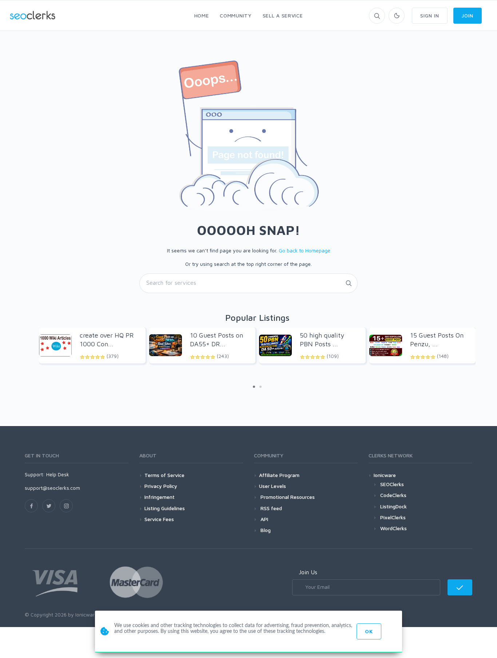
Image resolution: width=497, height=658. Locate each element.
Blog (265, 530)
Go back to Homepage (304, 250)
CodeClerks (393, 495)
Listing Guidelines (164, 508)
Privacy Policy (160, 486)
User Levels (272, 486)
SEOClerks (392, 484)
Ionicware (385, 475)
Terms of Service (164, 475)
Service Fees (159, 519)
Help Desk (57, 474)
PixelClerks (393, 517)
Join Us (308, 572)
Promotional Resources (287, 497)
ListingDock (393, 506)
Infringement (159, 497)
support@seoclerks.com (52, 488)
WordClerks (393, 528)
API (263, 519)
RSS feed (270, 508)
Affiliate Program (279, 475)
